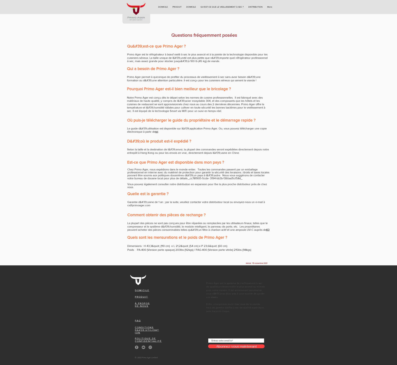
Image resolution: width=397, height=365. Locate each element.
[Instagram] (150, 347)
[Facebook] (136, 347)
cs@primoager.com (138, 205)
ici (156, 131)
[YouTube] (143, 347)
